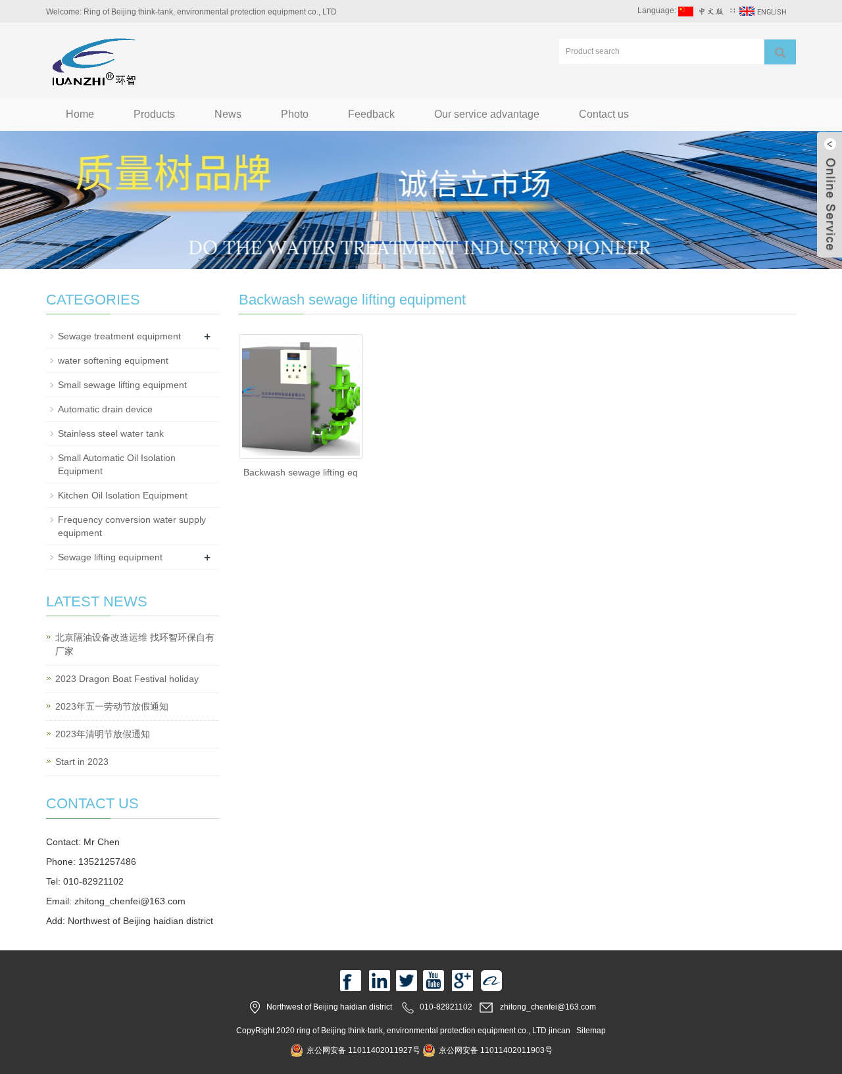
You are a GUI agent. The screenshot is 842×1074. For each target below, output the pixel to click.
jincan (559, 1030)
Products (154, 114)
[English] (764, 10)
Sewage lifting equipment (110, 557)
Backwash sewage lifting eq (300, 472)
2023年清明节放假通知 (102, 734)
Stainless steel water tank (111, 433)
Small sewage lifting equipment (122, 384)
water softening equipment (113, 360)
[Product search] (780, 51)
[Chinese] (703, 10)
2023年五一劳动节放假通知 (111, 706)
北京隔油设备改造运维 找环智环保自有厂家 (134, 644)
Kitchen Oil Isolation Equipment (122, 495)
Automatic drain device (105, 409)
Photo (295, 114)
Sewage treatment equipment (119, 336)
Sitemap (591, 1030)
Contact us (604, 114)
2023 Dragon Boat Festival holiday (127, 678)
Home (80, 114)
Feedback (371, 114)
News (227, 114)
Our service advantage (486, 114)
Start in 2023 (82, 761)
